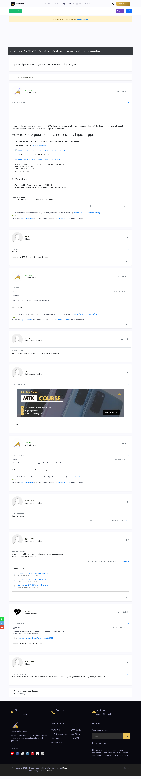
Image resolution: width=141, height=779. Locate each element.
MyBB (64, 768)
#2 (128, 249)
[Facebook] (17, 753)
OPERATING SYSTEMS (32, 51)
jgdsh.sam (29, 538)
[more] (118, 91)
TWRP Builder (57, 730)
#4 (128, 351)
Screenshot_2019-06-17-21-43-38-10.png (33, 573)
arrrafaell (29, 661)
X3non (127, 206)
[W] (2, 619)
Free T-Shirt (75, 734)
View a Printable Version (25, 77)
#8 (128, 551)
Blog (63, 4)
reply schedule (27, 218)
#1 (128, 103)
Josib (27, 338)
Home (47, 4)
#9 (128, 624)
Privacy (127, 768)
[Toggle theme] (113, 4)
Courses (87, 4)
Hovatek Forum (15, 51)
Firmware (55, 738)
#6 (128, 455)
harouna (28, 236)
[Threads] (42, 753)
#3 (128, 288)
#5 (128, 384)
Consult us (122, 4)
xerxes (28, 611)
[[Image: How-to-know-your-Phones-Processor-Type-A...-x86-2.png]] (40, 159)
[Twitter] (22, 753)
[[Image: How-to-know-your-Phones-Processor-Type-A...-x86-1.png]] (40, 150)
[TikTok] (37, 753)
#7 (128, 513)
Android (46, 51)
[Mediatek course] (70, 403)
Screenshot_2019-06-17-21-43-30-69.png (33, 579)
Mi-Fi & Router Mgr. (59, 734)
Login (129, 11)
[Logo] (15, 725)
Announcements (57, 742)
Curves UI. (48, 770)
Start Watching (82, 19)
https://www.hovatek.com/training (87, 213)
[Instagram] (27, 753)
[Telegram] (2, 623)
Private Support (75, 4)
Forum (56, 4)
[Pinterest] (32, 753)
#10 (128, 674)
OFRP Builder (75, 730)
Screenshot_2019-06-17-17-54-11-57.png (33, 585)
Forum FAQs (75, 738)
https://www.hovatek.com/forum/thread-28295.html (37, 638)
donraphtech (30, 500)
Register (120, 11)
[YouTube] (2, 627)
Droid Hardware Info (38, 146)
